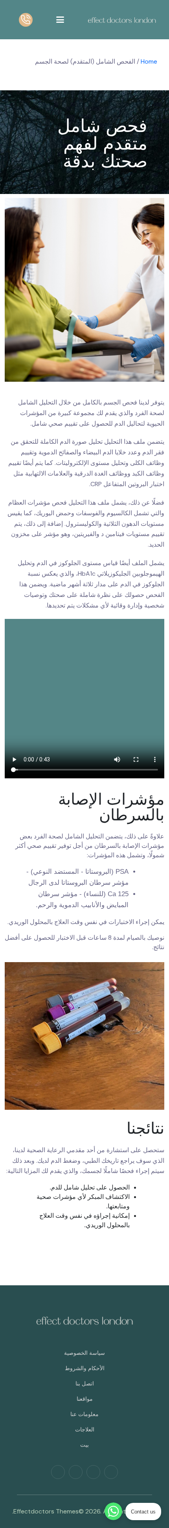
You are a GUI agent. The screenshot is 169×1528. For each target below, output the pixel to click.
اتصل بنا (84, 1383)
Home (149, 61)
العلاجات (84, 1429)
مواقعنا (85, 1399)
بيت (84, 1445)
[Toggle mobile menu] (60, 20)
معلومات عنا (84, 1414)
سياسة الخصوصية (84, 1353)
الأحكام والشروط (85, 1368)
